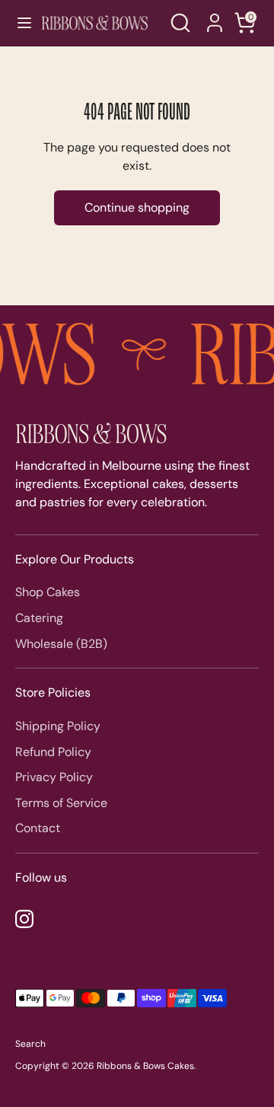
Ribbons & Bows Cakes (145, 1066)
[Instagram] (24, 919)
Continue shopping (137, 207)
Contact (37, 828)
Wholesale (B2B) (61, 644)
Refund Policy (53, 752)
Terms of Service (61, 803)
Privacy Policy (54, 777)
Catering (39, 618)
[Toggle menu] (17, 23)
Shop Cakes (47, 592)
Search (30, 1044)
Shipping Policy (57, 726)
